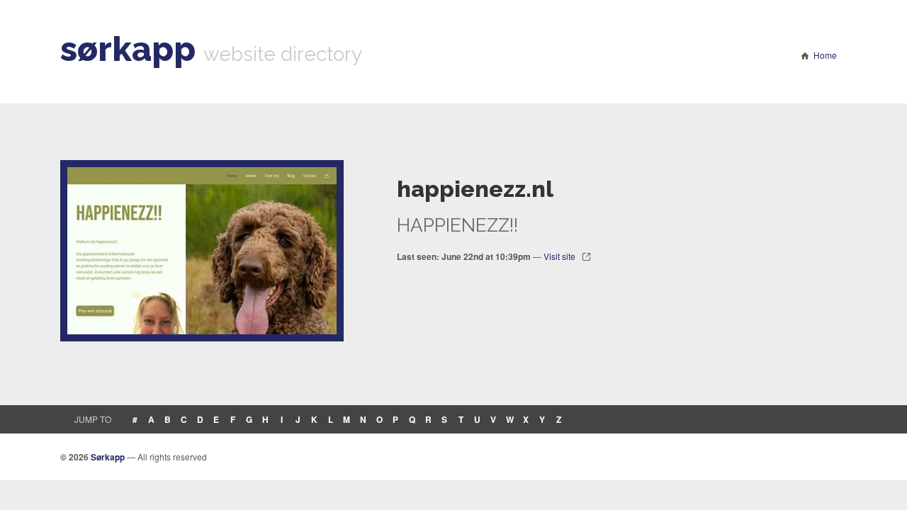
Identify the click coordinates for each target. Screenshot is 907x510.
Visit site (559, 256)
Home (825, 55)
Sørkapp (108, 456)
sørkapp (128, 49)
